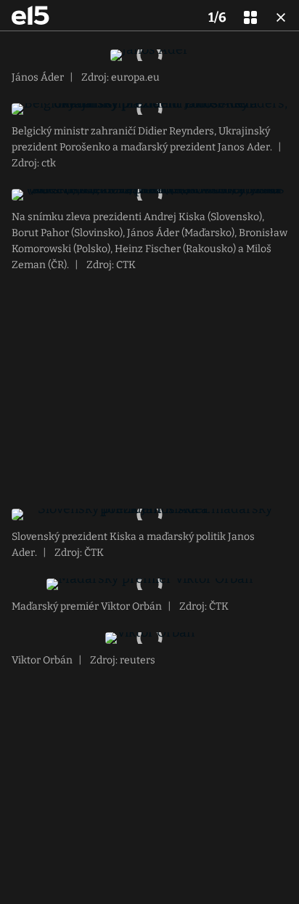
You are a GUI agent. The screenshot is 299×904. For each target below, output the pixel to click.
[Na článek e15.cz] (30, 15)
